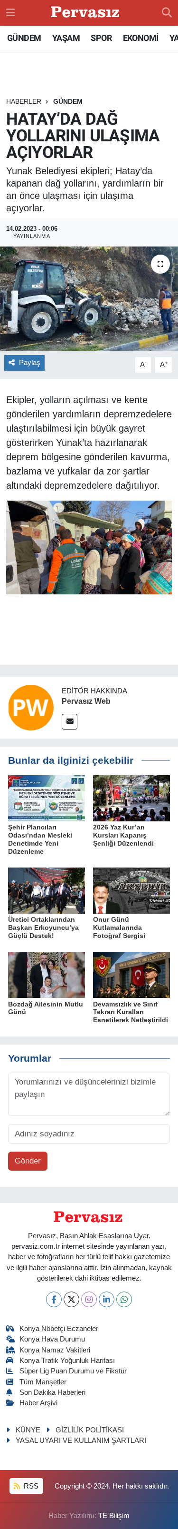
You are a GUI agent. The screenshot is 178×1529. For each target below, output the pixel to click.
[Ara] (167, 13)
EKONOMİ (141, 38)
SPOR (101, 38)
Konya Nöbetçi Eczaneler (58, 1328)
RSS (30, 1486)
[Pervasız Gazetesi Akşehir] (86, 13)
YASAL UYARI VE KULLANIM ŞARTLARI (81, 1440)
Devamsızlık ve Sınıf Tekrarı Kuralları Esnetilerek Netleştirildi (130, 1012)
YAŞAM (66, 38)
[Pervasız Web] (31, 707)
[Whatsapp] (124, 1299)
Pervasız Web (86, 701)
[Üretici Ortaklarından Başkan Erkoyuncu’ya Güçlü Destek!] (46, 890)
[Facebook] (54, 1299)
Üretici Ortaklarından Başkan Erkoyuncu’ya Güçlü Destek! (43, 927)
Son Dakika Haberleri (52, 1392)
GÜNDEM (24, 38)
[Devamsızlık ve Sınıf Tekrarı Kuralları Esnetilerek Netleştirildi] (131, 974)
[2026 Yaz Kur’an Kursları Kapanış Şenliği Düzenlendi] (131, 797)
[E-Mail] (69, 722)
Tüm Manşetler (42, 1382)
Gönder (28, 1160)
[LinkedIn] (106, 1299)
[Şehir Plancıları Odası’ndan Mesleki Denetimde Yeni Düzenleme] (46, 797)
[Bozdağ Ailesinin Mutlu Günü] (46, 974)
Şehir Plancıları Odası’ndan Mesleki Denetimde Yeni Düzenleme (40, 839)
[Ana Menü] (10, 12)
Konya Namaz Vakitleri (54, 1350)
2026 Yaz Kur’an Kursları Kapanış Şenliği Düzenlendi (123, 835)
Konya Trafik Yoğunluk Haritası (67, 1360)
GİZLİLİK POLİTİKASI (90, 1430)
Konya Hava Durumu (52, 1339)
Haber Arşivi (38, 1403)
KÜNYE (28, 1430)
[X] (71, 1299)
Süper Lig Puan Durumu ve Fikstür (73, 1371)
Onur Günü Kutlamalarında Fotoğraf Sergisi (119, 927)
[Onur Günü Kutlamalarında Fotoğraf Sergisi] (131, 890)
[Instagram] (89, 1299)
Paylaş (29, 362)
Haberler (23, 101)
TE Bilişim (114, 1515)
